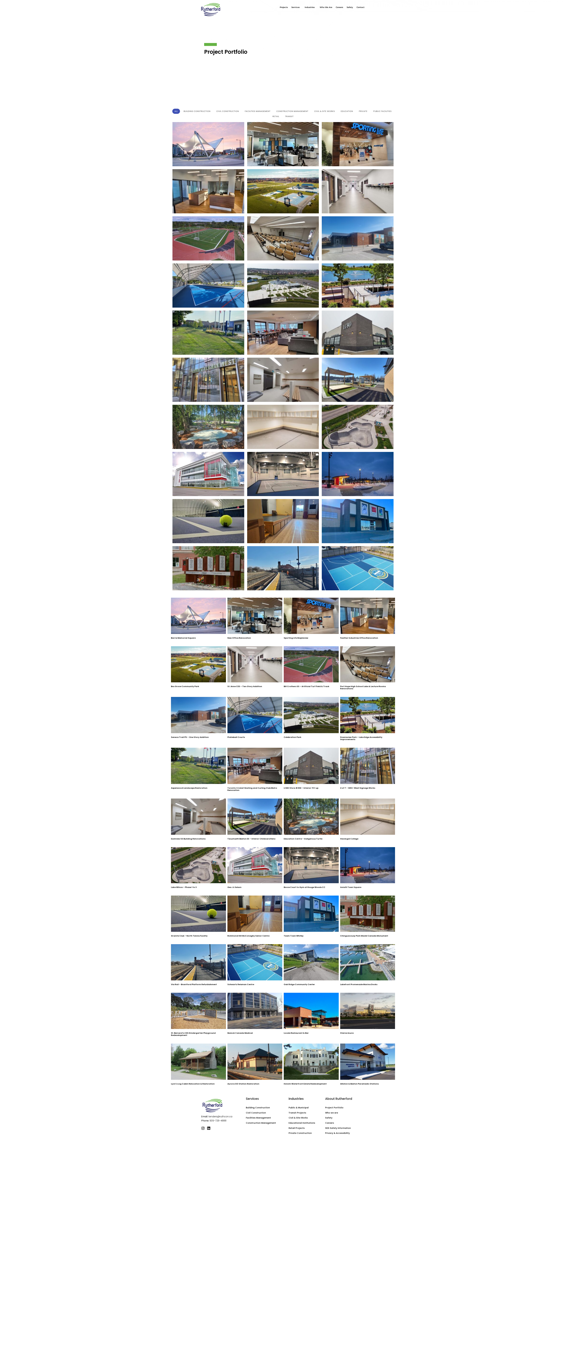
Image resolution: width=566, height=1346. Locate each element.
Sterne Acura (347, 1033)
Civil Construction (256, 1112)
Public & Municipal (299, 1107)
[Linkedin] (208, 1128)
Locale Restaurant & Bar (296, 1033)
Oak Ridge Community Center (299, 984)
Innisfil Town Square (350, 887)
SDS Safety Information (338, 1128)
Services (295, 7)
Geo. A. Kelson (234, 887)
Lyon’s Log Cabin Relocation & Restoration (193, 1083)
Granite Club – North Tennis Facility (189, 935)
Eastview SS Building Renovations (188, 838)
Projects (284, 7)
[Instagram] (203, 1128)
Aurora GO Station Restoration (243, 1083)
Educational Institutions (302, 1122)
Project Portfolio (334, 1107)
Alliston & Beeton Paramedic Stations (359, 1083)
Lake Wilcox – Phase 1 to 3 (184, 887)
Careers (339, 7)
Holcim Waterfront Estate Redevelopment (305, 1083)
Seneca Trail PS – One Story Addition (190, 737)
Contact (361, 7)
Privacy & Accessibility (337, 1133)
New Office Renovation (239, 638)
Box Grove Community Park (185, 686)
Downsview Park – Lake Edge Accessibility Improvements (361, 738)
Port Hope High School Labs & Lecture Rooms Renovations (363, 687)
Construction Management (261, 1122)
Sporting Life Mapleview (296, 638)
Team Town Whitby (293, 935)
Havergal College (349, 838)
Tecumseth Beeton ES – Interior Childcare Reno (251, 838)
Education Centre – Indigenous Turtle (303, 838)
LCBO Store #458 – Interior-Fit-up (301, 788)
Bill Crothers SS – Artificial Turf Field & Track (306, 686)
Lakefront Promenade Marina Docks (358, 984)
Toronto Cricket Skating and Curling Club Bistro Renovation (252, 789)
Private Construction (300, 1133)
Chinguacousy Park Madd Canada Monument (364, 935)
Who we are (326, 7)
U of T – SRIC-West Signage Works (357, 788)
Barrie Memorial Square (183, 638)
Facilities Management (258, 1117)
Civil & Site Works (298, 1117)
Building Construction (258, 1107)
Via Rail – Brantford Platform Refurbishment (194, 984)
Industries (310, 7)
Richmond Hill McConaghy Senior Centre (248, 935)
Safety (350, 7)
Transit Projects (297, 1112)
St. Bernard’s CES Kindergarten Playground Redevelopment (193, 1034)
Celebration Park (292, 737)
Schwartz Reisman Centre (240, 984)
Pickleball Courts (236, 737)
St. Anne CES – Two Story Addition (244, 686)
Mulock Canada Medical (240, 1033)
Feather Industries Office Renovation (359, 638)
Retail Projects (297, 1128)
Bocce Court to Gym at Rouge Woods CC (304, 887)
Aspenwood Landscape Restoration (189, 788)
